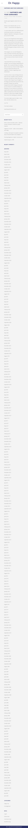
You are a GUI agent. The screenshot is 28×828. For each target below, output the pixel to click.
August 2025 (7, 169)
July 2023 (6, 234)
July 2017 (6, 420)
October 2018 (7, 382)
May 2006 (6, 767)
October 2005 (7, 785)
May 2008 (6, 705)
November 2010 (7, 627)
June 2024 (6, 206)
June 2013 (6, 547)
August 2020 (7, 325)
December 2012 (7, 563)
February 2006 (7, 775)
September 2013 (7, 539)
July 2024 (6, 203)
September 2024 (7, 198)
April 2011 (6, 614)
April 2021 (6, 304)
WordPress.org (7, 821)
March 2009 (6, 679)
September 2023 (7, 229)
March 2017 (6, 431)
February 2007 (7, 744)
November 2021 (7, 286)
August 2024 (7, 201)
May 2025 (6, 177)
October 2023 (7, 226)
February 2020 (7, 340)
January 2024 (7, 219)
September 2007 (7, 726)
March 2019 (6, 369)
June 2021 (6, 299)
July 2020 (6, 327)
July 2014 (6, 513)
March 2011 (6, 617)
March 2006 (6, 772)
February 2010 (7, 651)
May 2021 (6, 301)
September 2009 (7, 664)
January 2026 (7, 157)
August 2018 (7, 387)
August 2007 (7, 728)
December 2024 (7, 190)
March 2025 (6, 182)
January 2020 (7, 343)
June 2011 (6, 609)
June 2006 (6, 764)
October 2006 (7, 754)
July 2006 (6, 762)
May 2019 (6, 363)
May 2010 (6, 643)
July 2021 (6, 296)
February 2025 (7, 185)
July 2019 (6, 358)
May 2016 (6, 457)
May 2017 (6, 426)
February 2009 (7, 682)
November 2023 (7, 224)
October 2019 (7, 351)
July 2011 (6, 607)
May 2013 (6, 550)
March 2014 (6, 524)
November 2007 (7, 720)
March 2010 (6, 648)
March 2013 (6, 555)
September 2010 (7, 632)
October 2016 (7, 444)
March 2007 (6, 741)
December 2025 (7, 159)
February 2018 (7, 402)
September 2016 (7, 446)
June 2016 (6, 454)
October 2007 (7, 723)
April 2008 (6, 707)
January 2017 (7, 436)
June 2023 (6, 237)
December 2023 (7, 221)
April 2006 (6, 770)
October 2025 (7, 164)
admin (20, 16)
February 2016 (7, 464)
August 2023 (7, 232)
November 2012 (7, 565)
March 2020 (6, 338)
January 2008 (7, 715)
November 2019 (7, 348)
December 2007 (7, 718)
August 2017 (7, 418)
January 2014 (7, 529)
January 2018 (7, 405)
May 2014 (6, 519)
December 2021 (7, 283)
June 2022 (6, 268)
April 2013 (6, 552)
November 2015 (7, 472)
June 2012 (6, 578)
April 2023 (6, 242)
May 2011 (6, 612)
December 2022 (7, 252)
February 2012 (7, 589)
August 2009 (7, 666)
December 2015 (7, 470)
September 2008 (7, 695)
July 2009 (6, 669)
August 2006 (7, 759)
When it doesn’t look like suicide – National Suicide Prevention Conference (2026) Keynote (13, 124)
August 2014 (7, 511)
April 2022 (6, 273)
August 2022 (7, 263)
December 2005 (7, 780)
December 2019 (7, 345)
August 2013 (7, 542)
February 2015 (7, 495)
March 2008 (6, 710)
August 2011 (7, 604)
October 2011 (7, 599)
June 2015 (6, 485)
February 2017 (7, 433)
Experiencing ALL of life (9, 139)
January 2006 (7, 777)
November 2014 (7, 503)
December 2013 (7, 532)
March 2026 (6, 154)
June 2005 (6, 795)
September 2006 (7, 757)
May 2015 (6, 488)
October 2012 (7, 568)
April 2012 (6, 583)
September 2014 (7, 508)
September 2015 (7, 477)
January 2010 (7, 653)
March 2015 (6, 493)
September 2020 (7, 322)
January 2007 (7, 746)
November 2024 (7, 193)
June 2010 (6, 640)
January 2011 (7, 622)
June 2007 (6, 733)
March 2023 (6, 244)
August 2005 (7, 790)
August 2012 (7, 573)
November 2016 (7, 441)
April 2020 (6, 335)
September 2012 (7, 570)
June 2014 (6, 516)
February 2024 (7, 216)
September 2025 (7, 167)
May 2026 (6, 151)
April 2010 (6, 645)
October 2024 (7, 195)
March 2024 (6, 213)
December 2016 (7, 438)
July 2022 (6, 265)
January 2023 (7, 250)
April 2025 (6, 180)
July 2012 (6, 576)
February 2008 (7, 713)
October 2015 (7, 475)
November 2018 (7, 379)
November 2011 (7, 596)
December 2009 (7, 656)
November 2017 (7, 410)
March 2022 (6, 276)
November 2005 (7, 783)
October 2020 (7, 319)
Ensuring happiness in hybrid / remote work (13, 137)
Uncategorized (7, 806)
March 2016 (6, 462)
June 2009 (6, 671)
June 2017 (6, 423)
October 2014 (7, 506)
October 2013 (7, 537)
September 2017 (7, 415)
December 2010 (7, 625)
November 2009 (7, 658)
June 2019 (6, 361)
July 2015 (6, 482)
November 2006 (7, 751)
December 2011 (7, 594)
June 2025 (6, 175)
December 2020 (7, 314)
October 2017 (7, 413)
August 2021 (7, 294)
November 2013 (7, 534)
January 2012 (7, 591)
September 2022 (7, 260)
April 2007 (6, 739)
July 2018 (6, 389)
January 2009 (7, 684)
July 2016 (6, 451)
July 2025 (6, 172)
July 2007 (6, 731)
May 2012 (6, 581)
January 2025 (7, 188)
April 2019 (6, 366)
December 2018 (7, 376)
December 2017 (7, 407)
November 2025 (7, 162)
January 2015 (7, 498)
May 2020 (6, 332)
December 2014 (7, 501)
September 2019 (7, 353)
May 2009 (6, 674)
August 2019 (7, 356)
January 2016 (7, 467)
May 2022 (6, 270)
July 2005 (6, 793)
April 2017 (6, 428)
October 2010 (7, 630)
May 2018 (6, 395)
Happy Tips (15, 16)
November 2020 (7, 317)
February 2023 (7, 247)
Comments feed (7, 819)
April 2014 (6, 521)
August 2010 (7, 635)
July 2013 (6, 545)
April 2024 (6, 211)
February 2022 (7, 278)
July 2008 (6, 700)
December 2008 (7, 687)
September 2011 (7, 601)
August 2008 (7, 697)
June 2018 (6, 392)
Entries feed (6, 816)
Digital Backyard (19, 826)
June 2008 (6, 702)
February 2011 (7, 620)
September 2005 (7, 788)
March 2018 (6, 400)
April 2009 (6, 676)
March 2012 (6, 586)
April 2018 (6, 397)
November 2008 (7, 689)
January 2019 (7, 374)
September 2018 (7, 384)
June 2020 (6, 330)
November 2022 (7, 255)
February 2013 (7, 557)
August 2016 (7, 449)
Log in (5, 814)
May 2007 (6, 736)
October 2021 (7, 288)
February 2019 (7, 371)
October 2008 (7, 692)
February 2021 (7, 309)
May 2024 (6, 208)
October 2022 (7, 257)
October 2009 (7, 661)
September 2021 (7, 291)
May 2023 (6, 239)
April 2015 (6, 490)
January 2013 (7, 560)
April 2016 (6, 459)
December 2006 (7, 749)
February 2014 (7, 526)
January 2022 (7, 281)
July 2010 (6, 638)
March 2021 (6, 307)
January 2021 (7, 312)
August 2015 (7, 480)
